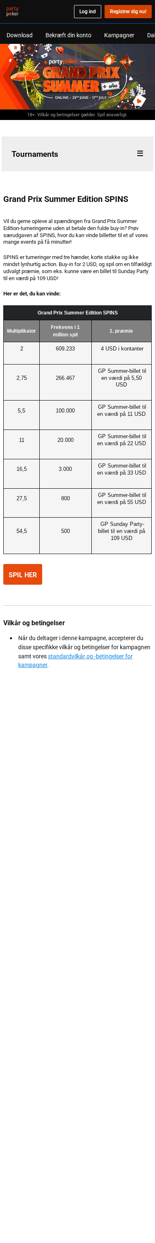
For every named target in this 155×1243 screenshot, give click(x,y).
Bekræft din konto (68, 34)
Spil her (23, 575)
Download (20, 34)
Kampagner (119, 34)
